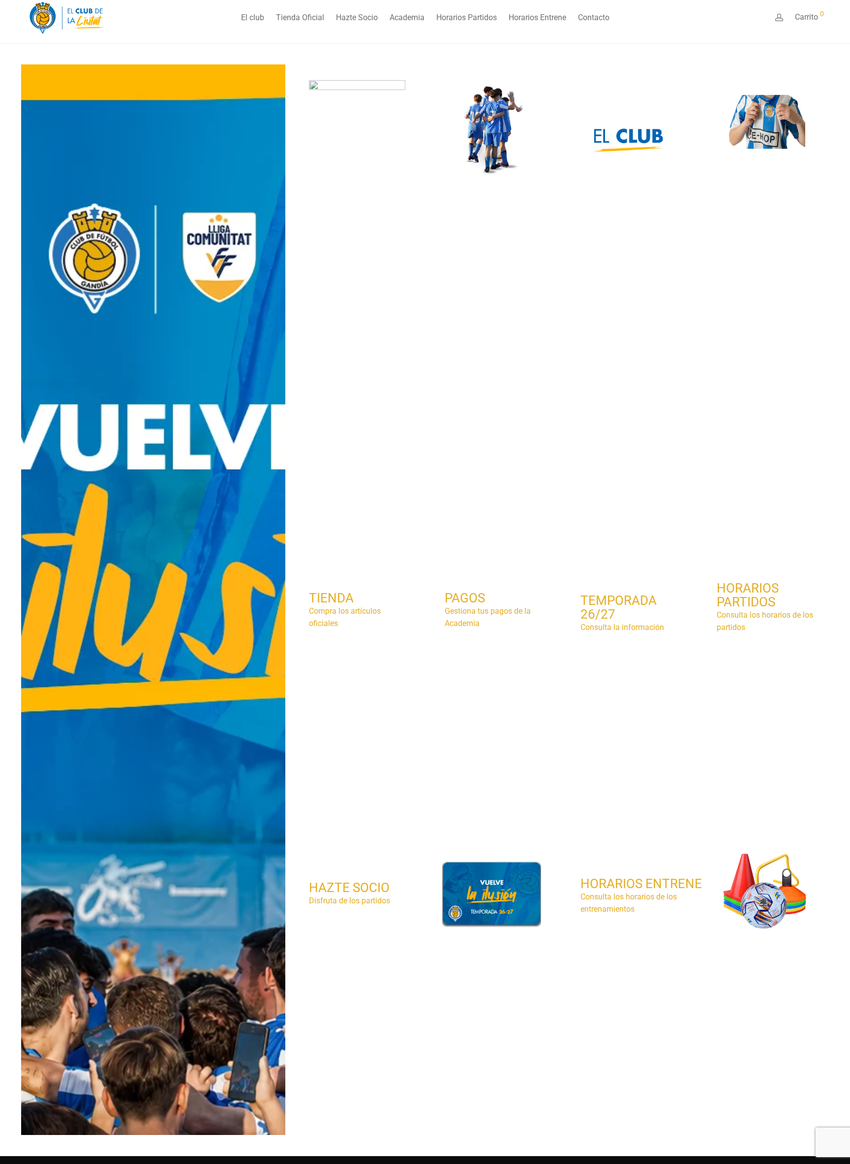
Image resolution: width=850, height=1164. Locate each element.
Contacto (593, 17)
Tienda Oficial (300, 17)
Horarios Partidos (466, 17)
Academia (407, 17)
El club (252, 17)
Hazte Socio (357, 17)
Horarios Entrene (537, 17)
